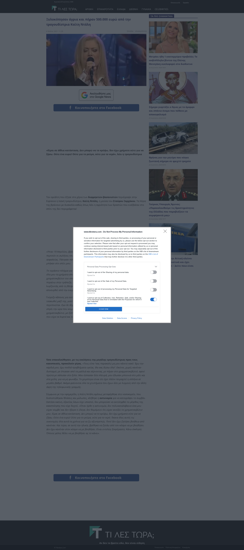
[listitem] (122, 266)
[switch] (153, 272)
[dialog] (122, 275)
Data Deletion (107, 318)
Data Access (122, 318)
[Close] (166, 232)
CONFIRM (103, 309)
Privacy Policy (136, 318)
